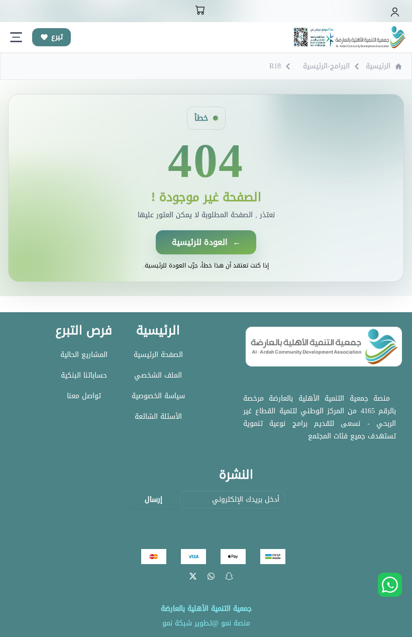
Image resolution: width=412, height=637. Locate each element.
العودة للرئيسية (206, 242)
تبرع (57, 37)
